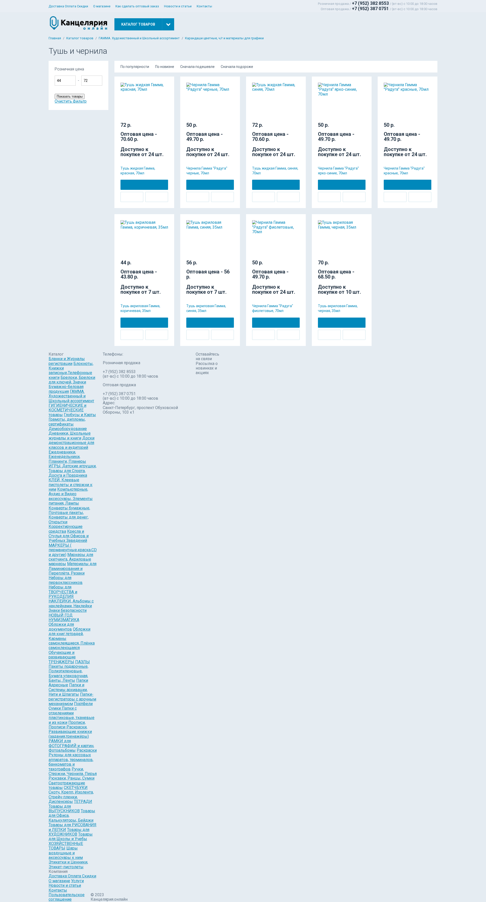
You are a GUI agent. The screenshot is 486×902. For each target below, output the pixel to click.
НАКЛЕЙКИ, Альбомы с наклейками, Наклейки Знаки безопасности (71, 606)
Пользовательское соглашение (67, 897)
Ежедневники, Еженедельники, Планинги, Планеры (67, 457)
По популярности (134, 66)
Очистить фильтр (71, 101)
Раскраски (87, 750)
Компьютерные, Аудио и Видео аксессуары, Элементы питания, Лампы (71, 496)
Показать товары (70, 96)
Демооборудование (68, 428)
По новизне (164, 66)
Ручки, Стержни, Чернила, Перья (73, 771)
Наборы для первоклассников (66, 580)
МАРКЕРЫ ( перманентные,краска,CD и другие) (73, 550)
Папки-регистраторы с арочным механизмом (72, 699)
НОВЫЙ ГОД (61, 615)
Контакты (204, 6)
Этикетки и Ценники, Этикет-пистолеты (68, 864)
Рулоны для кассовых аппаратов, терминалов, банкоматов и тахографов (71, 761)
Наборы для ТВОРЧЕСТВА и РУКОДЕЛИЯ (63, 592)
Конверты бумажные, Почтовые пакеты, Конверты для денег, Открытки (69, 515)
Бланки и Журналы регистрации (67, 361)
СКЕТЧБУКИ (76, 787)
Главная (55, 38)
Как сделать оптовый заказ (137, 6)
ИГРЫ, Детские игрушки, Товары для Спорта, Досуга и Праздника (72, 471)
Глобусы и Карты (80, 414)
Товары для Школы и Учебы (71, 836)
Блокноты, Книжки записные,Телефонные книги (71, 370)
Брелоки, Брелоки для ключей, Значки (72, 379)
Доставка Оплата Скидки (68, 6)
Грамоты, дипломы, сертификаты (67, 421)
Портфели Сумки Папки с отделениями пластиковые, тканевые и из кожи (71, 713)
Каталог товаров (79, 38)
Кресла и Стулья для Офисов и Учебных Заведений (69, 536)
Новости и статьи (178, 6)
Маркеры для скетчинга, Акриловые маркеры (71, 559)
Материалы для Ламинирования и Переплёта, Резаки (72, 568)
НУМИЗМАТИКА (64, 619)
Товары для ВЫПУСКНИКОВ (64, 808)
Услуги (77, 880)
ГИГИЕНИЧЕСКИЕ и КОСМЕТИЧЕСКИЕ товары (67, 410)
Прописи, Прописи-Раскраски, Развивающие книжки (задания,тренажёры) (70, 729)
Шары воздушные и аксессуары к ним (66, 853)
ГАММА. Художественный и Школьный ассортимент (139, 38)
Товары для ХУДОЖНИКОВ (69, 832)
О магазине (101, 6)
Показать (121, 71)
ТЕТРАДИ (83, 801)
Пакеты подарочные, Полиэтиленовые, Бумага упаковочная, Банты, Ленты (68, 673)
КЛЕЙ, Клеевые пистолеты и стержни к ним (70, 484)
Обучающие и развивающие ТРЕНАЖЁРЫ (62, 657)
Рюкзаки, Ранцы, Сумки (71, 778)
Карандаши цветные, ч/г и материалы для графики (224, 38)
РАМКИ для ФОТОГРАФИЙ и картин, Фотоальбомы (71, 746)
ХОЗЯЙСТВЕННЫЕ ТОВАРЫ (66, 846)
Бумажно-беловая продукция (66, 389)
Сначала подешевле (197, 66)
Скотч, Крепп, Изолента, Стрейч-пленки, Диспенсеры (71, 797)
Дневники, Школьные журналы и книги (70, 435)
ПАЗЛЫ (82, 661)
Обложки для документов (61, 626)
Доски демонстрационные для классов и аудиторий (71, 443)
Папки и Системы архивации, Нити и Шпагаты (68, 690)
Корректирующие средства (66, 528)
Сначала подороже (237, 66)
